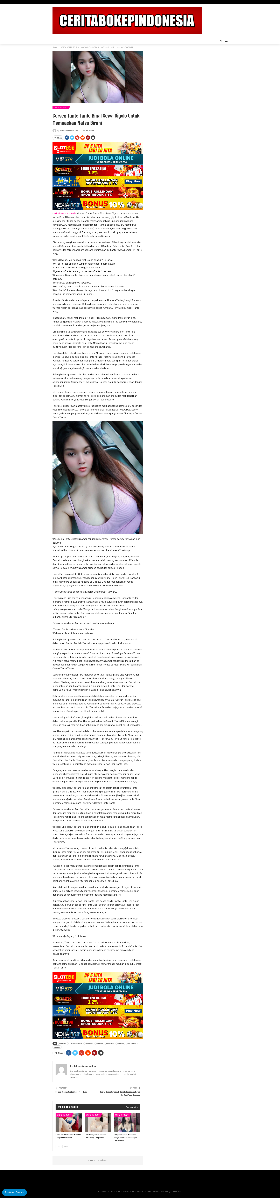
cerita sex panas (131, 1043)
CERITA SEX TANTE (60, 107)
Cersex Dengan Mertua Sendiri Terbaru (71, 1092)
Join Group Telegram (14, 1192)
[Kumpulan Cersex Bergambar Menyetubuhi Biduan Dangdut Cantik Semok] (127, 1122)
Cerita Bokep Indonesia (76, 1043)
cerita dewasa (89, 1043)
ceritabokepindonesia (64, 213)
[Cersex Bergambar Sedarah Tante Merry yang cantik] (98, 1122)
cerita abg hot (62, 1043)
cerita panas (99, 1043)
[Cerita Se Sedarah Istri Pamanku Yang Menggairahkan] (69, 1122)
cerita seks (120, 1043)
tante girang (57, 1047)
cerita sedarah (110, 1043)
